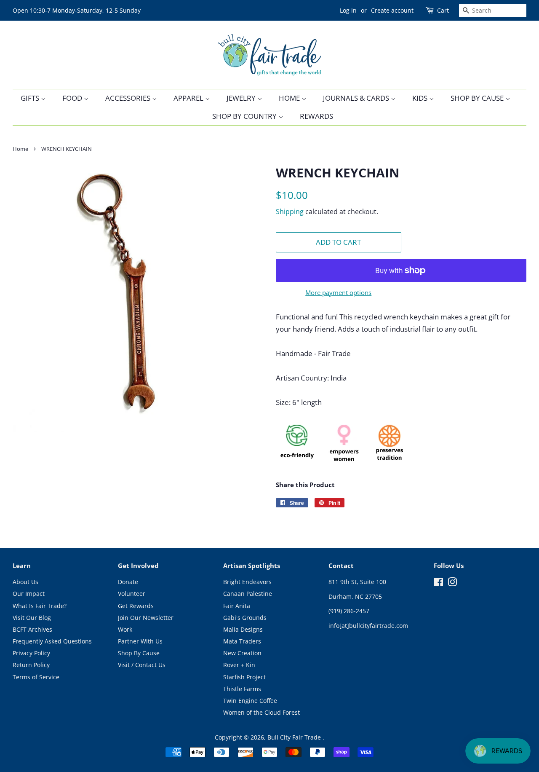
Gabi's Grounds (245, 618)
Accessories (128, 98)
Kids (420, 98)
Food (73, 98)
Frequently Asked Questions (52, 641)
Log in (348, 10)
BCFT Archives (32, 629)
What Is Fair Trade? (40, 606)
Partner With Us (140, 641)
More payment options (338, 292)
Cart (443, 10)
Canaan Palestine (247, 594)
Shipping (290, 211)
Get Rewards (136, 606)
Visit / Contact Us (141, 665)
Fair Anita (236, 606)
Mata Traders (242, 641)
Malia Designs (243, 629)
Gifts (31, 98)
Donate (128, 582)
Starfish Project (244, 677)
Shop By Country (245, 116)
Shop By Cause (478, 98)
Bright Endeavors (247, 582)
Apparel (189, 98)
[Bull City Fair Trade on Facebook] (438, 583)
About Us (25, 582)
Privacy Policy (31, 653)
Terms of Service (36, 677)
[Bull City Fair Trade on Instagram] (452, 583)
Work (125, 629)
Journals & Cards (357, 98)
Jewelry (242, 98)
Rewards (316, 116)
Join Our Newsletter (145, 618)
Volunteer (131, 594)
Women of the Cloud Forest (261, 712)
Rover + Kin (239, 665)
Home (290, 98)
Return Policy (31, 665)
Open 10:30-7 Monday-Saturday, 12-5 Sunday (77, 10)
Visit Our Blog (32, 618)
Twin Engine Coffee (250, 701)
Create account (392, 10)
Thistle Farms (242, 689)
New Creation (242, 653)
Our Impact (29, 594)
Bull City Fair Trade (295, 737)
